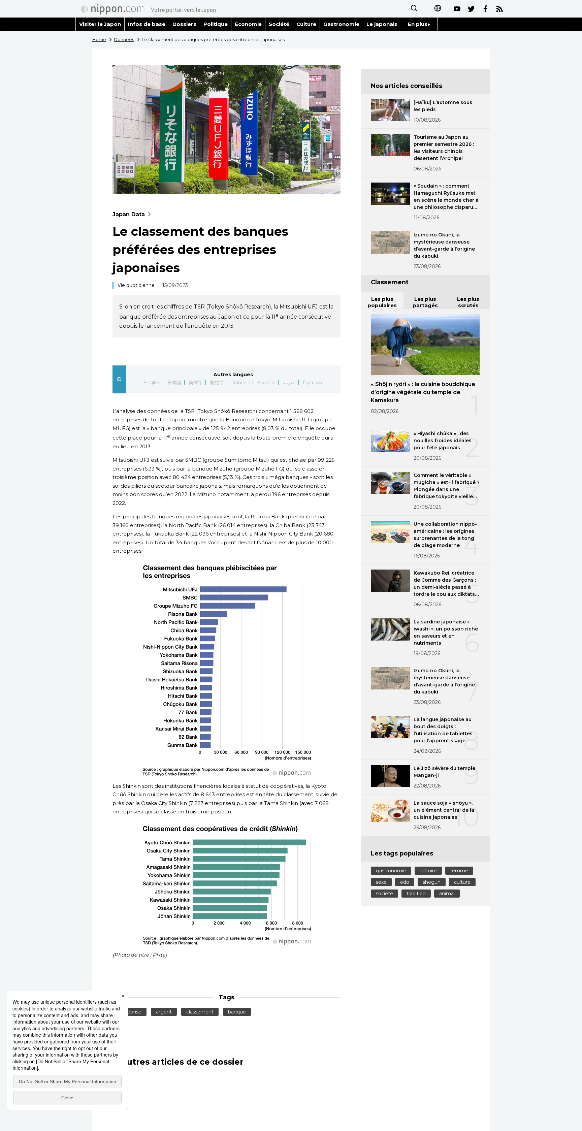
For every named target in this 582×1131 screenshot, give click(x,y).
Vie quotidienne (136, 285)
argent (164, 1012)
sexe (381, 882)
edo (404, 882)
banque (237, 1012)
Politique (215, 24)
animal (447, 894)
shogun (432, 882)
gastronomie (391, 871)
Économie (248, 24)
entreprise (129, 1012)
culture (462, 882)
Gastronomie (341, 24)
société (384, 894)
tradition (416, 894)
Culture (306, 24)
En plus (417, 24)
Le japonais (381, 24)
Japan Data (128, 214)
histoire (428, 871)
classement (200, 1012)
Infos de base (146, 24)
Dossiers (184, 24)
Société (279, 24)
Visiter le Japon (100, 24)
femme (459, 871)
